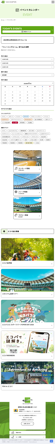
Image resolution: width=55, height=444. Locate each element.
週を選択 (4, 75)
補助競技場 (23, 130)
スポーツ (11, 116)
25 (12, 101)
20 (27, 98)
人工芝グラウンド (44, 133)
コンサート (5, 119)
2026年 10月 (5, 67)
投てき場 (31, 130)
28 (35, 101)
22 (42, 98)
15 (42, 95)
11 (12, 95)
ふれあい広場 (33, 140)
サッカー (18, 116)
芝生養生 (30, 122)
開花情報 (22, 122)
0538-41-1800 (28, 417)
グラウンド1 (16, 137)
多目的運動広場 (6, 137)
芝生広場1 (43, 137)
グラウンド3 (35, 137)
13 (27, 95)
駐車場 (48, 140)
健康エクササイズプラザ (31, 133)
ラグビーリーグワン (36, 116)
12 (20, 95)
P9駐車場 (4, 143)
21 (35, 98)
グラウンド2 (25, 137)
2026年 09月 (5, 63)
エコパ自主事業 (6, 122)
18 (12, 98)
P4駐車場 (20, 143)
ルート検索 (18, 437)
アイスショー (28, 119)
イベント (46, 116)
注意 (16, 122)
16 (49, 95)
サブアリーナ (5, 133)
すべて (3, 116)
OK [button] (51, 441)
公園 (25, 140)
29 (42, 101)
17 (5, 98)
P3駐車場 (12, 143)
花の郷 (41, 140)
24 (5, 101)
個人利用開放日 (38, 119)
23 (49, 98)
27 (27, 101)
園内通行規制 (29, 143)
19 (20, 98)
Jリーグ (26, 116)
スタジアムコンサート (16, 119)
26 (20, 101)
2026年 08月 (5, 59)
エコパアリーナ (40, 130)
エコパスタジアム (13, 130)
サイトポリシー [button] (33, 441)
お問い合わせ (27, 423)
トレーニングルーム (17, 133)
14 (35, 95)
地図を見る (18, 432)
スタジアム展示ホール (15, 140)
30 (49, 101)
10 (5, 95)
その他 (37, 143)
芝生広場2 (4, 140)
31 (5, 103)
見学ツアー (48, 119)
